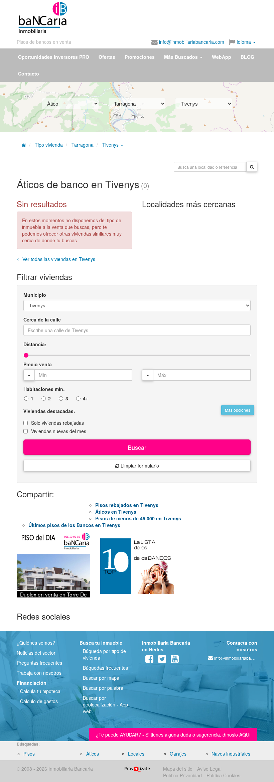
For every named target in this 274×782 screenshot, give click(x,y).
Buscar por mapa (101, 677)
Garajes (178, 753)
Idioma (243, 41)
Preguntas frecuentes (39, 662)
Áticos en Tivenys (115, 511)
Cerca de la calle (42, 319)
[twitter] (162, 660)
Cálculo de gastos (39, 701)
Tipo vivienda (49, 144)
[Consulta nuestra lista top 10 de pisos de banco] (137, 569)
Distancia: (34, 344)
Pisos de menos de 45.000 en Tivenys (138, 518)
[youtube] (175, 660)
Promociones (140, 56)
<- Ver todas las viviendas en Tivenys (56, 259)
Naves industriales (231, 753)
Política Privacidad (182, 775)
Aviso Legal (209, 768)
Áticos (92, 753)
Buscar (137, 447)
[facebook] (149, 660)
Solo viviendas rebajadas (57, 422)
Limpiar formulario (139, 465)
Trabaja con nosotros (39, 672)
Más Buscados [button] (181, 56)
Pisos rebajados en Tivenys (126, 505)
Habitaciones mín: (44, 389)
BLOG (247, 56)
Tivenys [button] (111, 144)
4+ (85, 398)
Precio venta (37, 364)
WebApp (221, 56)
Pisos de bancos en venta (44, 41)
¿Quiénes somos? (36, 642)
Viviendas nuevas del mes (58, 431)
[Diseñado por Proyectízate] (137, 768)
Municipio (34, 294)
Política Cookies (223, 775)
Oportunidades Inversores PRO (53, 56)
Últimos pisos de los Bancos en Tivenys (74, 525)
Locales (136, 753)
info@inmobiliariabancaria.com (191, 41)
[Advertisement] (133, 16)
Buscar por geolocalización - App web (105, 704)
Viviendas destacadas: (49, 411)
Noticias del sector (36, 652)
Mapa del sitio (177, 768)
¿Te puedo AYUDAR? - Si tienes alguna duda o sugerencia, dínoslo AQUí (173, 734)
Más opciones (237, 410)
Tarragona (83, 144)
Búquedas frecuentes (105, 667)
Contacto (28, 73)
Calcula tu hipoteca (40, 691)
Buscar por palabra (103, 687)
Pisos (29, 753)
